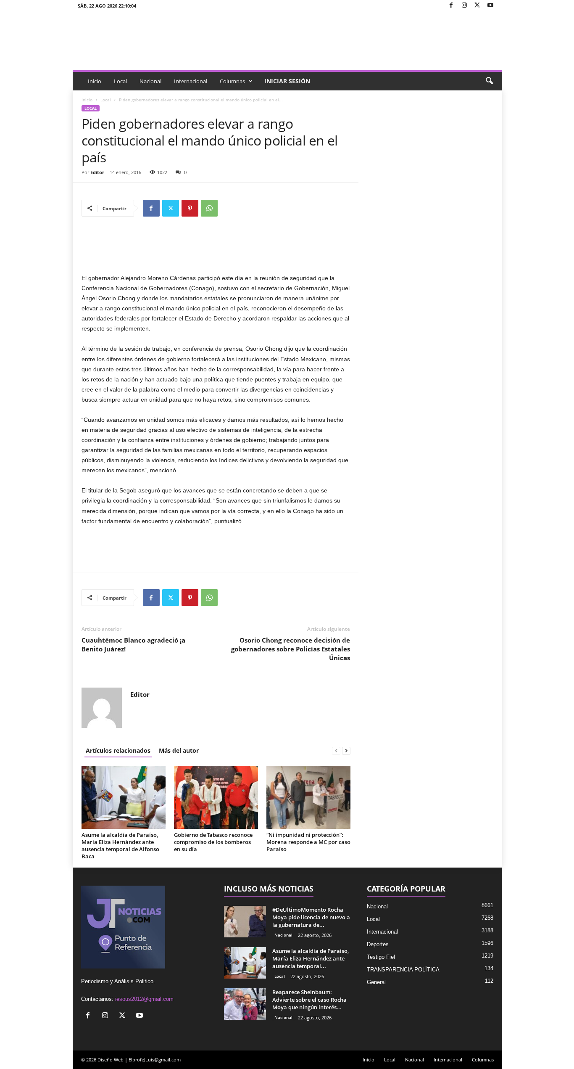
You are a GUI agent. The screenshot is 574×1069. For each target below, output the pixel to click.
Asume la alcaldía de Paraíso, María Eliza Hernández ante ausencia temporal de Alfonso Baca (120, 845)
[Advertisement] (216, 251)
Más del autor (179, 750)
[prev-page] (336, 750)
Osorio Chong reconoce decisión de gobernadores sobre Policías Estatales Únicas (290, 649)
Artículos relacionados (118, 750)
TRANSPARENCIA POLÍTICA (403, 969)
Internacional (190, 81)
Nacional (150, 81)
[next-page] (346, 750)
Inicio (94, 81)
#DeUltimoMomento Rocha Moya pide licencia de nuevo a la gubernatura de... (311, 917)
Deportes (378, 944)
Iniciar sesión (287, 81)
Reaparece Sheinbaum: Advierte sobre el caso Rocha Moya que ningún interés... (309, 999)
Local (120, 81)
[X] (477, 5)
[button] (489, 81)
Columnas (232, 81)
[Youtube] (490, 5)
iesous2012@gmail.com (144, 999)
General (376, 982)
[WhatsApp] (209, 208)
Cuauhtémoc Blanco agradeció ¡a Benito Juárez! (133, 644)
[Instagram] (464, 5)
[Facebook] (451, 5)
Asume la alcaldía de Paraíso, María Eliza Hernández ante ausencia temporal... (310, 958)
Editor (97, 172)
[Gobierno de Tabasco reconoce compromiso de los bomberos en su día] (216, 797)
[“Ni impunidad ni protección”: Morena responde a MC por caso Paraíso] (308, 797)
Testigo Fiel (381, 957)
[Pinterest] (190, 208)
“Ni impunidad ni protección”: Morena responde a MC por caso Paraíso (308, 842)
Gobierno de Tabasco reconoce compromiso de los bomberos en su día (213, 842)
